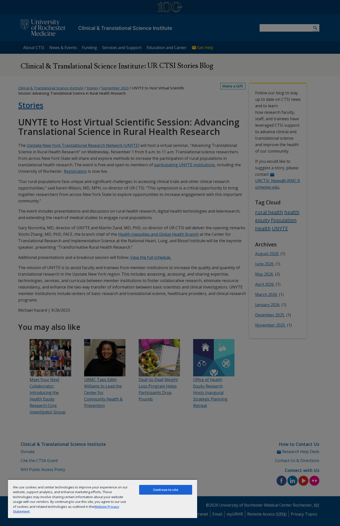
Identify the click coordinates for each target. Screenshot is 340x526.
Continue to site (165, 489)
